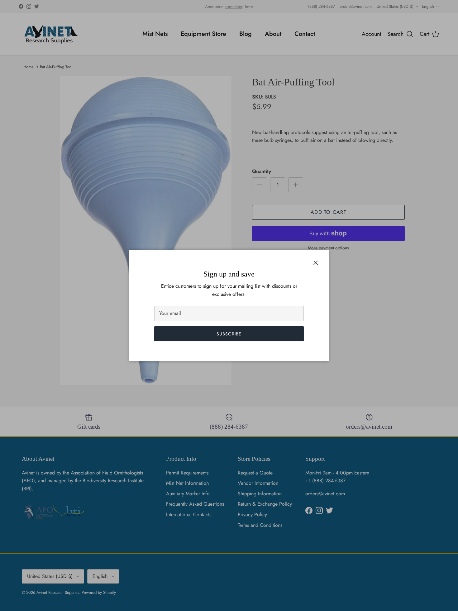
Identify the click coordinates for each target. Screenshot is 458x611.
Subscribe (229, 334)
